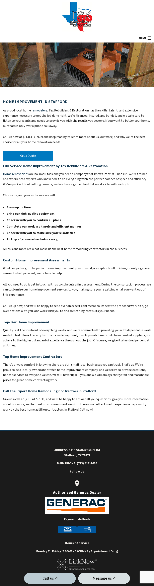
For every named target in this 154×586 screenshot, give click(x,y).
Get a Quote (28, 156)
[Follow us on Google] (77, 483)
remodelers (39, 110)
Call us (49, 578)
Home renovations (16, 174)
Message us (102, 578)
